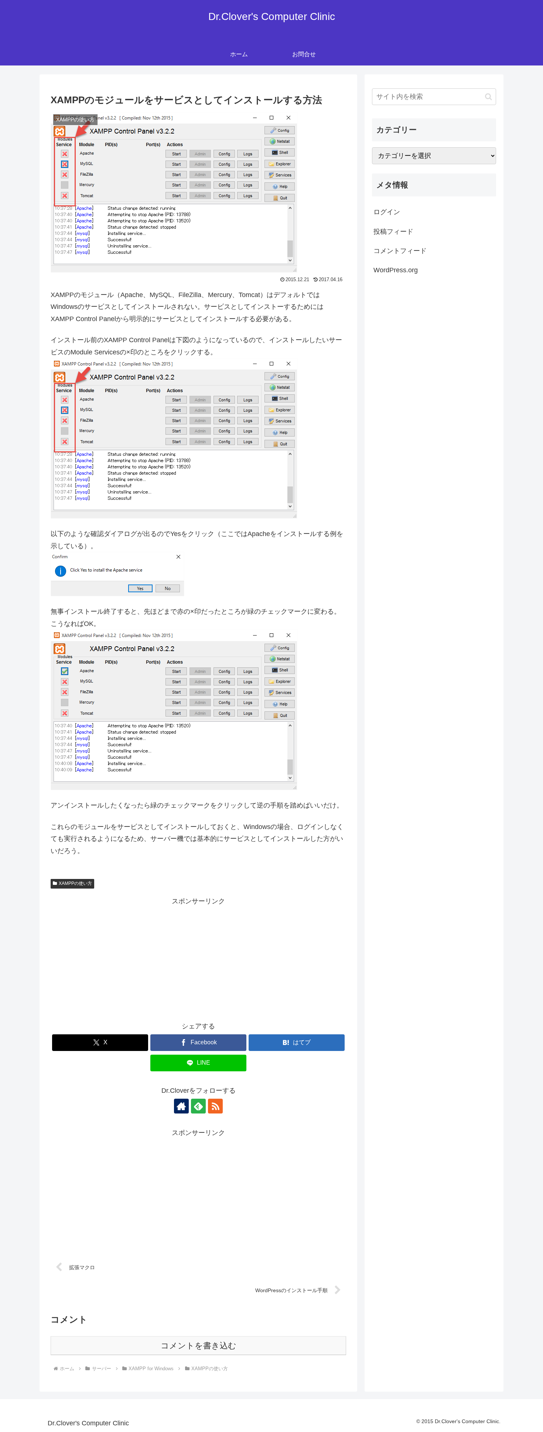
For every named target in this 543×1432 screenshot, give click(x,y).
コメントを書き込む (198, 1345)
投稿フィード (393, 231)
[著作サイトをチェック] (181, 1106)
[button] (488, 96)
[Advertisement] (198, 959)
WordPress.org (395, 270)
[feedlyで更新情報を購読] (198, 1106)
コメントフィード (400, 251)
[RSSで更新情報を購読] (215, 1106)
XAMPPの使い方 (75, 883)
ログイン (386, 212)
